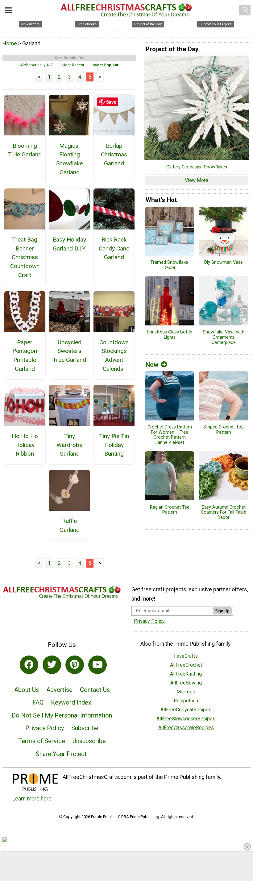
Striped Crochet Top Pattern (223, 430)
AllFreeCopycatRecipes (185, 710)
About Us (26, 689)
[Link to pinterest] (74, 665)
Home (9, 43)
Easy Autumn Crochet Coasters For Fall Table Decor (223, 512)
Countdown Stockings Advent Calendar (114, 355)
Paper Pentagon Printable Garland (24, 355)
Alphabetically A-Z (36, 65)
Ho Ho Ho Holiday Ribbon (25, 444)
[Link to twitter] (52, 665)
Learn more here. (32, 799)
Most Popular (106, 65)
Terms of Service (41, 741)
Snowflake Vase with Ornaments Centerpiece (223, 337)
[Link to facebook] (29, 665)
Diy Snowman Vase (223, 262)
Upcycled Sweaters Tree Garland (69, 351)
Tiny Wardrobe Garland (69, 444)
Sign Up (222, 611)
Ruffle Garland (70, 525)
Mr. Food (185, 692)
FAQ (38, 702)
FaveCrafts (186, 656)
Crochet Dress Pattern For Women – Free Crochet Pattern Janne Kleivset (169, 435)
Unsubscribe (89, 741)
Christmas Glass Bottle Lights (169, 335)
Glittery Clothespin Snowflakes (196, 167)
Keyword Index (71, 702)
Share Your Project (61, 754)
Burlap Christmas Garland (114, 154)
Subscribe (84, 728)
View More (196, 180)
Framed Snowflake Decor (169, 265)
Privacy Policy (44, 728)
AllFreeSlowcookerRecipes (185, 719)
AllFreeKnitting (186, 674)
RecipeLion (186, 701)
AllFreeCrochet (186, 665)
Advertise (59, 689)
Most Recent (73, 65)
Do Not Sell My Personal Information (62, 715)
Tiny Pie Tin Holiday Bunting (114, 444)
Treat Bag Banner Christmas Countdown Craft (24, 257)
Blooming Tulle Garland (25, 150)
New (152, 364)
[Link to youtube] (97, 665)
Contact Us (95, 689)
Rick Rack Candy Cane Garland (114, 248)
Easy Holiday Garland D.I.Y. (69, 244)
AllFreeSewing (186, 683)
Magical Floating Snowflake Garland (69, 159)
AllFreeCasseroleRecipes (186, 727)
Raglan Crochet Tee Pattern (169, 510)
